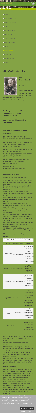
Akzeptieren (24, 408)
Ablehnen (31, 408)
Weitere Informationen (27, 411)
